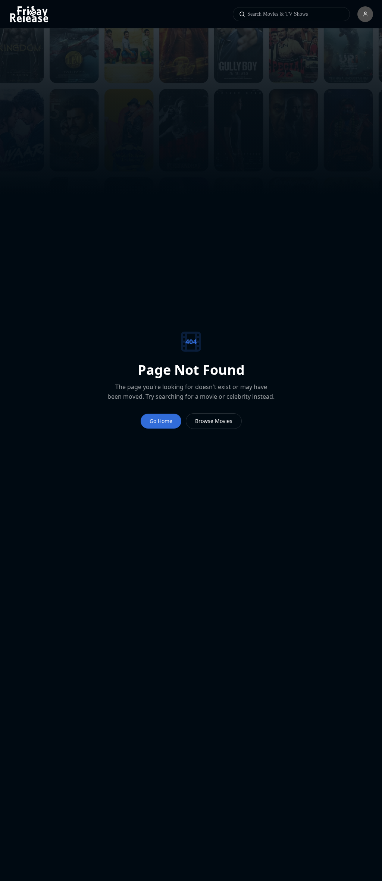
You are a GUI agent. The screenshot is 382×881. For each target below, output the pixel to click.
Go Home (160, 421)
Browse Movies (214, 421)
